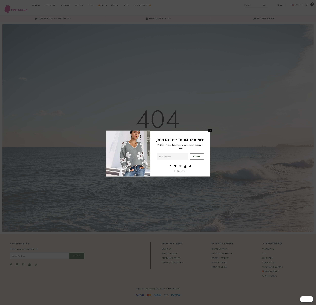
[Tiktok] (190, 166)
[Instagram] (175, 166)
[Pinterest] (180, 166)
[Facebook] (170, 166)
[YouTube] (185, 166)
